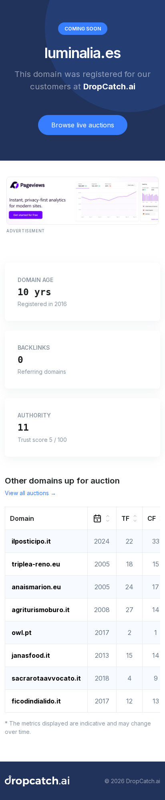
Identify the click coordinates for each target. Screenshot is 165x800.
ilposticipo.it (31, 541)
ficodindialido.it (36, 701)
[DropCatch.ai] (37, 780)
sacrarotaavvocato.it (46, 678)
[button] (46, 518)
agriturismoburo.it (41, 610)
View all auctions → (30, 493)
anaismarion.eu (36, 587)
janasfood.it (31, 655)
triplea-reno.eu (36, 564)
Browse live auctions (82, 125)
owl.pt (22, 633)
